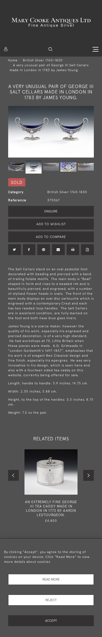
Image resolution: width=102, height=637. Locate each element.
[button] (50, 49)
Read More (51, 579)
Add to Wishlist (51, 224)
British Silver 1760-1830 (43, 60)
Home (13, 60)
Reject (51, 600)
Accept (51, 621)
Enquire (51, 211)
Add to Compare (51, 237)
